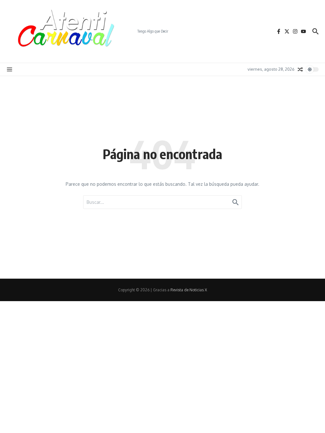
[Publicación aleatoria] (300, 69)
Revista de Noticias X (188, 290)
